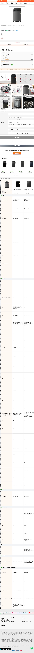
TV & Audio (12, 3)
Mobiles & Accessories (2, 3)
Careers (2, 627)
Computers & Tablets (7, 3)
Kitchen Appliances (16, 3)
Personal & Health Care (31, 3)
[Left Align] (16, 0)
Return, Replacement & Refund (26, 621)
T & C (23, 617)
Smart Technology (25, 3)
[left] (30, 158)
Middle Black (2, 35)
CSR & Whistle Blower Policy (26, 620)
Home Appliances (21, 3)
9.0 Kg (2, 38)
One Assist (12, 621)
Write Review (17, 153)
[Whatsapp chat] (31, 648)
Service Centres (13, 627)
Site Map (12, 620)
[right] (32, 158)
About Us (12, 624)
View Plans (17, 30)
